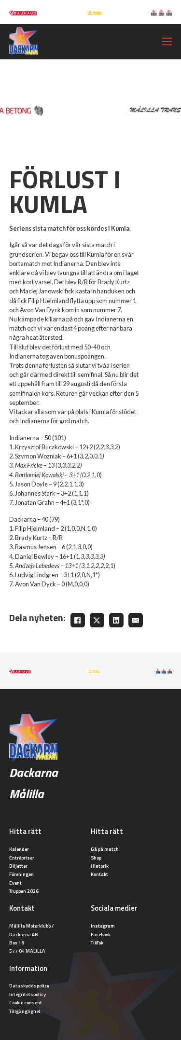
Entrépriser (21, 857)
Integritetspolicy (27, 994)
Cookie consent (25, 1002)
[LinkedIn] (116, 620)
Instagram (103, 925)
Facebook (101, 934)
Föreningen (21, 874)
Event (15, 883)
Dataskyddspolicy (29, 985)
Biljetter (18, 866)
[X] (97, 620)
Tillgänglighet (25, 1011)
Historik (100, 866)
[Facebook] (77, 620)
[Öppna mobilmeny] (167, 41)
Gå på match (105, 849)
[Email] (135, 620)
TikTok (97, 942)
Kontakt (99, 874)
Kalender (19, 849)
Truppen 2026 (24, 891)
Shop (96, 857)
